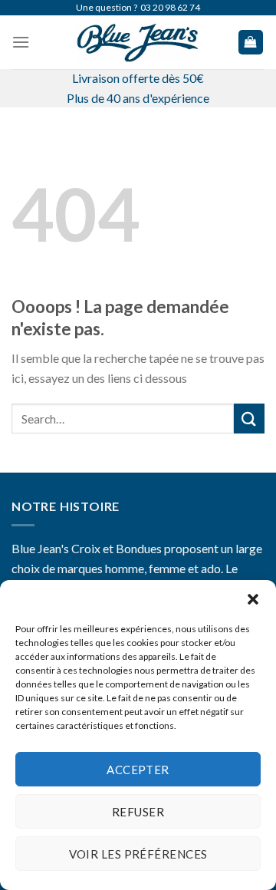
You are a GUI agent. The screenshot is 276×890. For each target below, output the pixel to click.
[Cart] (251, 42)
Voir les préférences (138, 854)
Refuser (138, 812)
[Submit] (249, 418)
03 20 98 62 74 (170, 7)
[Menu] (21, 42)
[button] (253, 599)
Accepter (138, 769)
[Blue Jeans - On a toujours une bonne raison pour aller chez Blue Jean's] (138, 42)
